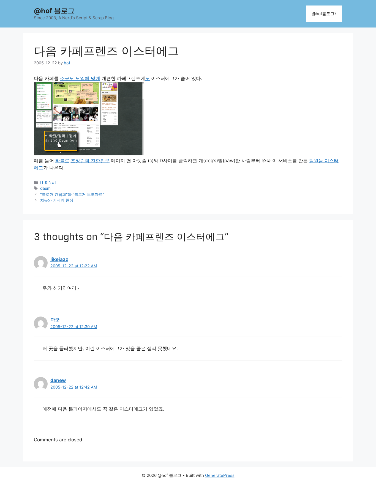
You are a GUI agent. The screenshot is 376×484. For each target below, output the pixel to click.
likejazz (59, 259)
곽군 (55, 320)
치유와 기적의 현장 (56, 200)
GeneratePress (220, 475)
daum (45, 188)
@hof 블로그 (54, 11)
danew (58, 380)
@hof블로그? (324, 13)
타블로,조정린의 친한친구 (82, 160)
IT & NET (48, 182)
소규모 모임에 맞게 (80, 78)
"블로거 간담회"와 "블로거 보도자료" (72, 194)
